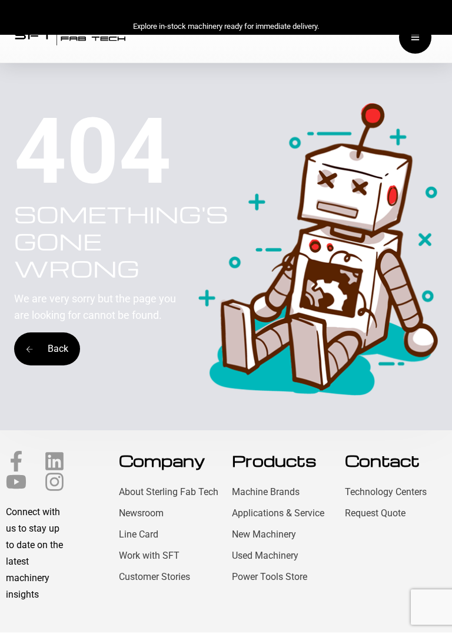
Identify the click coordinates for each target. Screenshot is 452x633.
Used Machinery (265, 555)
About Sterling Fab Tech (168, 491)
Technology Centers (386, 491)
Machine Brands (266, 491)
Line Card (138, 534)
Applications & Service (278, 513)
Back (56, 348)
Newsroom (141, 513)
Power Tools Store (269, 576)
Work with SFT (149, 555)
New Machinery (264, 534)
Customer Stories (154, 576)
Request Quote (375, 513)
